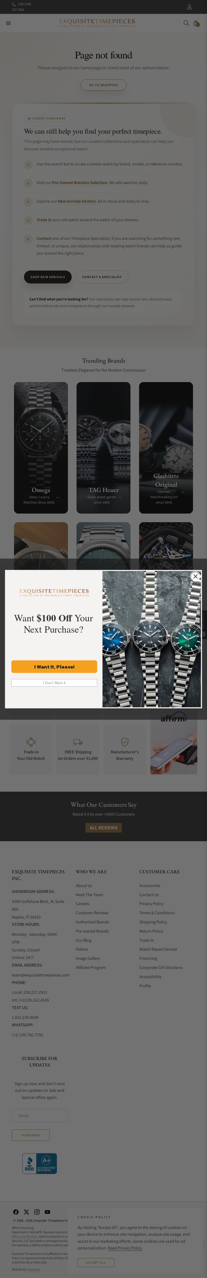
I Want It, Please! (54, 666)
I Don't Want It (54, 683)
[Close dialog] (195, 576)
